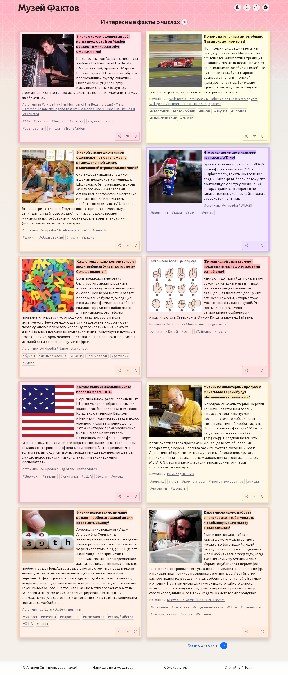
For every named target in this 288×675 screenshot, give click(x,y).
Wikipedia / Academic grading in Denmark (73, 230)
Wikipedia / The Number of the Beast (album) (77, 104)
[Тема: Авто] (237, 7)
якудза (221, 111)
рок (110, 121)
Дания (30, 237)
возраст (31, 617)
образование (52, 237)
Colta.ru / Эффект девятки (60, 609)
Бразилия (160, 607)
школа (89, 237)
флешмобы (252, 607)
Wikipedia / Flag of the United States (68, 469)
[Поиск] (247, 7)
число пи (159, 489)
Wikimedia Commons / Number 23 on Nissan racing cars (213, 99)
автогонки (160, 111)
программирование (227, 482)
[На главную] (48, 8)
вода (178, 213)
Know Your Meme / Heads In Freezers (196, 600)
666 (27, 121)
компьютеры (194, 482)
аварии (42, 121)
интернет (181, 607)
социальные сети (209, 607)
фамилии (121, 356)
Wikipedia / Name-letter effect (64, 349)
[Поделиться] (119, 136)
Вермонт (32, 476)
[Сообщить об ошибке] (135, 136)
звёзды (51, 476)
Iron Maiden (75, 128)
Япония (239, 111)
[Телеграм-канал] (266, 7)
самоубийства (121, 617)
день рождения (53, 356)
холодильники (164, 614)
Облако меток (175, 668)
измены (49, 617)
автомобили (185, 111)
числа (55, 128)
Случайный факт (238, 668)
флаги (102, 476)
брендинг (160, 213)
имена (77, 356)
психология (98, 356)
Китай (173, 332)
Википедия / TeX (180, 474)
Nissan (187, 118)
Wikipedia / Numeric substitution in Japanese (185, 104)
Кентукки (70, 476)
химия (193, 213)
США (88, 476)
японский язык (164, 118)
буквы (30, 356)
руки (188, 332)
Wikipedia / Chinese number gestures (196, 324)
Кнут (174, 482)
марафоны (70, 617)
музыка (95, 121)
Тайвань (204, 332)
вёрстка (158, 482)
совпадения (35, 128)
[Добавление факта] (256, 7)
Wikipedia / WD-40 (237, 205)
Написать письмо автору (112, 668)
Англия (59, 121)
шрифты (180, 489)
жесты (157, 332)
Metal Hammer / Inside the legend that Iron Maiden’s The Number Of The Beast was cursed (78, 109)
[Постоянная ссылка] (127, 136)
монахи (77, 121)
